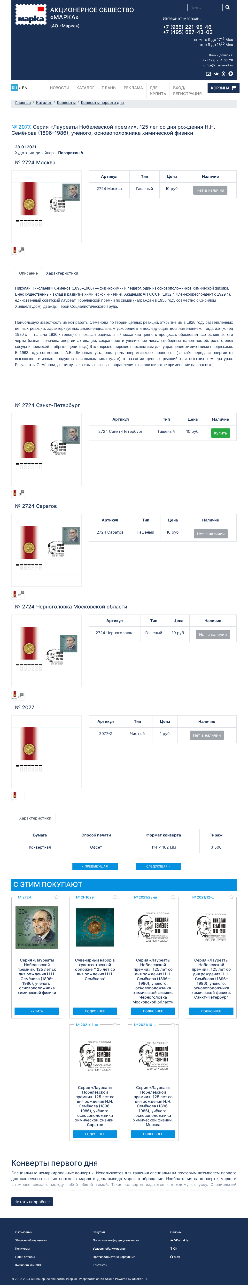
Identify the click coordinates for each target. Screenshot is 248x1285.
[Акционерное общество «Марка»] (31, 13)
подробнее (95, 1011)
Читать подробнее (32, 1201)
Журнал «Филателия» (31, 1240)
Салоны (175, 1232)
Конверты (66, 102)
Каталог (85, 87)
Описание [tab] (28, 273)
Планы (109, 87)
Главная (23, 102)
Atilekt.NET (139, 1279)
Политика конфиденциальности (116, 1240)
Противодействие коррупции (114, 1257)
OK (174, 1248)
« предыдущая (95, 866)
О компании (23, 1232)
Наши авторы (25, 1257)
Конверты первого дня (102, 102)
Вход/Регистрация (187, 90)
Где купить (158, 90)
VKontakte (180, 1240)
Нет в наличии (210, 190)
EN (24, 87)
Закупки (99, 1232)
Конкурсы (22, 1248)
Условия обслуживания (109, 1248)
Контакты (100, 1265)
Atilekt (109, 1279)
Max (176, 1257)
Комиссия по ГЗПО (28, 1265)
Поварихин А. (71, 152)
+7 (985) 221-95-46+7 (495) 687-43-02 (188, 29)
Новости (59, 87)
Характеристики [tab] (62, 273)
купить (37, 1011)
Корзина (220, 88)
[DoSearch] (228, 7)
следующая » (158, 866)
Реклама (133, 87)
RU (14, 87)
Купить (220, 433)
